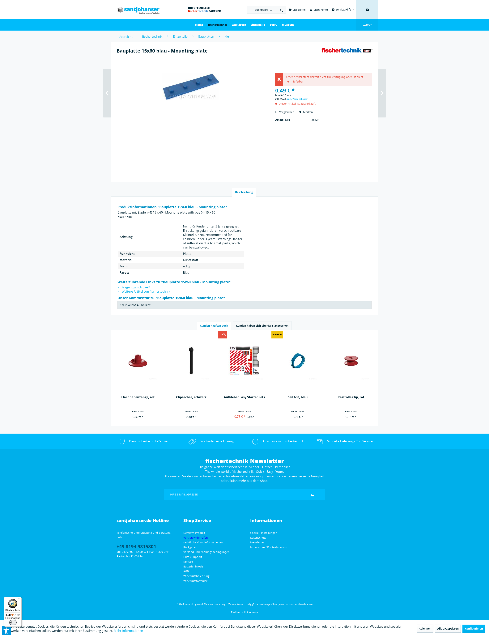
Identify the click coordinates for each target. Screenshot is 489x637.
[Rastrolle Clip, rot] (351, 361)
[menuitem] (343, 9)
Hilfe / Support (192, 557)
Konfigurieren (474, 628)
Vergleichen (286, 112)
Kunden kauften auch (214, 325)
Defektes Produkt (194, 533)
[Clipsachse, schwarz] (191, 361)
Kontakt (188, 561)
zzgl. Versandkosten (297, 98)
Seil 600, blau (298, 397)
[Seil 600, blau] (297, 361)
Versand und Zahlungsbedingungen (206, 552)
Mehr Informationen (128, 631)
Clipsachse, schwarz (191, 397)
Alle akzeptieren (448, 628)
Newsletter (257, 542)
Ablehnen (425, 628)
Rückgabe (189, 547)
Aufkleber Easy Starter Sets (244, 397)
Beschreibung (244, 192)
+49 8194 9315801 (136, 546)
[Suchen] (281, 10)
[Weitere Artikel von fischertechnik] (346, 54)
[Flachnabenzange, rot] (138, 361)
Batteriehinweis (193, 566)
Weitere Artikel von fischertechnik (145, 291)
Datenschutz (258, 537)
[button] (6, 630)
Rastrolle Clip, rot (351, 397)
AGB (186, 571)
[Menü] (19, 599)
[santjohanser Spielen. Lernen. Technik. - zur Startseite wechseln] (136, 9)
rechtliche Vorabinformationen (203, 542)
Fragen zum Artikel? (135, 287)
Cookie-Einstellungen (263, 533)
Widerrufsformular (195, 581)
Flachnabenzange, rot (138, 397)
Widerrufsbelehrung (196, 576)
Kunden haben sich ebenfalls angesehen (262, 325)
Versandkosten (236, 604)
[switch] (13, 622)
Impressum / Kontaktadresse (268, 547)
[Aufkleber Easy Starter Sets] (244, 361)
